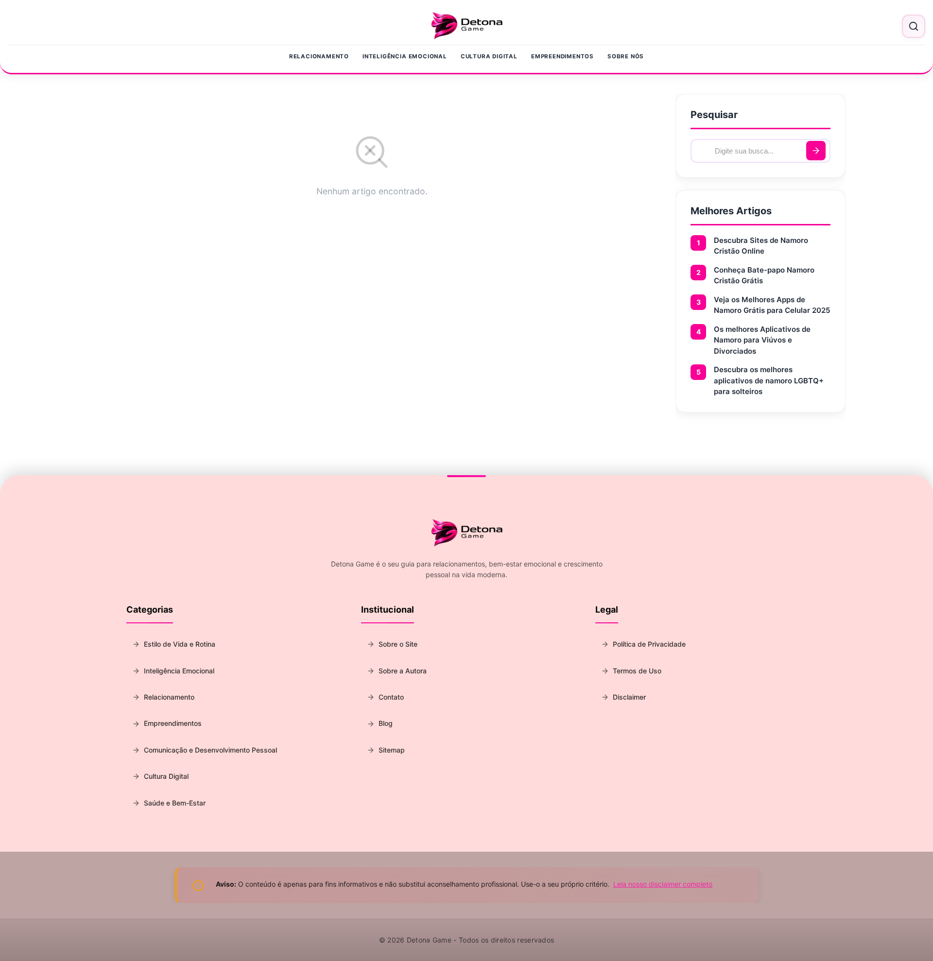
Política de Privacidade (649, 644)
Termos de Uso (637, 671)
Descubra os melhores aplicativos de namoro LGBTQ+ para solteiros (769, 380)
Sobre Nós (625, 56)
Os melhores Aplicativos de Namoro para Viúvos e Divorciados (762, 340)
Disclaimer (629, 697)
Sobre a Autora (403, 671)
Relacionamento (319, 56)
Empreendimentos (562, 56)
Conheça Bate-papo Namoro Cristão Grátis (764, 275)
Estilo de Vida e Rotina (179, 644)
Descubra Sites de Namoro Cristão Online (761, 246)
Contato (391, 697)
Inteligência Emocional (405, 56)
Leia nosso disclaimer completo (662, 884)
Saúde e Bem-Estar (175, 803)
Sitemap (392, 750)
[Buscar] (816, 150)
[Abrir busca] (913, 26)
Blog (386, 723)
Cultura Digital (489, 56)
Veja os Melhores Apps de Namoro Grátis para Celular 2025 (772, 305)
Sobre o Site (398, 644)
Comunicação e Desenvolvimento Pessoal (210, 750)
